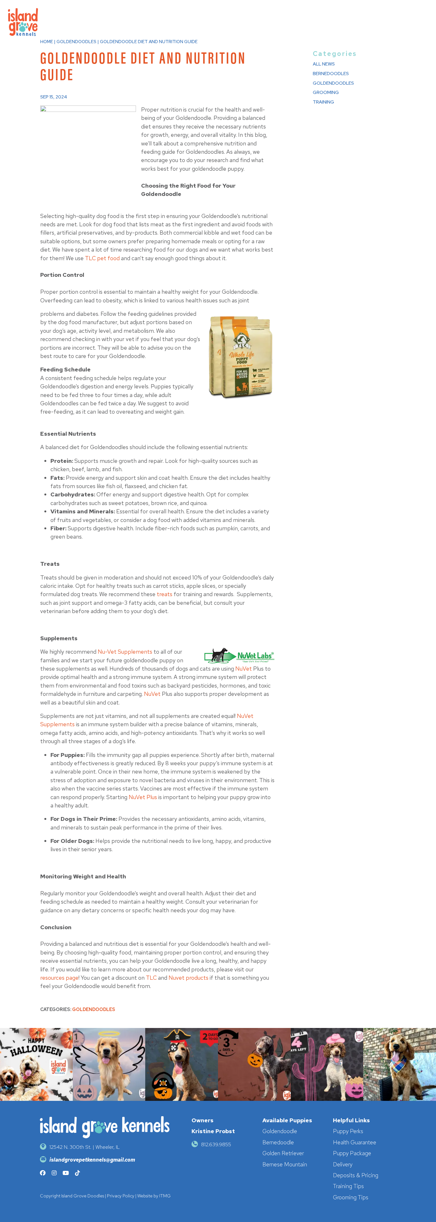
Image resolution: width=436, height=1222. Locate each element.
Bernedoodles (331, 73)
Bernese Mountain (284, 1164)
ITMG (165, 1196)
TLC (151, 977)
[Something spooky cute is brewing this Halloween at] (36, 1064)
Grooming (326, 92)
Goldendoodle (279, 1131)
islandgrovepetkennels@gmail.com (92, 1159)
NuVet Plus (143, 797)
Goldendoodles (93, 1009)
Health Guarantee (354, 1142)
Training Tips (348, 1186)
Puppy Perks (348, 1131)
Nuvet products (188, 977)
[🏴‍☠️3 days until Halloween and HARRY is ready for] (181, 1064)
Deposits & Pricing (355, 1175)
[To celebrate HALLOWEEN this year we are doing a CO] (327, 1064)
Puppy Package (352, 1153)
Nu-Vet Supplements (125, 651)
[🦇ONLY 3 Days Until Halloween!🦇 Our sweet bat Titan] (254, 1064)
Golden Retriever (283, 1153)
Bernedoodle (278, 1142)
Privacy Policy (120, 1196)
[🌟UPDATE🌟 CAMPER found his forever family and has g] (399, 1064)
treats (164, 594)
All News (324, 64)
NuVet (243, 668)
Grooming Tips (350, 1197)
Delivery (342, 1164)
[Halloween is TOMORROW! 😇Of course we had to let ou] (109, 1064)
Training (323, 102)
